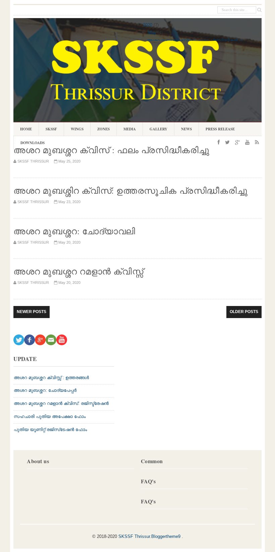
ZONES (100, 130)
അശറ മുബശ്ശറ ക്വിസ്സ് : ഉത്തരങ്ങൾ (51, 377)
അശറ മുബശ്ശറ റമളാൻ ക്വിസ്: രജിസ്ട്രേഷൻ (61, 403)
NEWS (186, 129)
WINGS (74, 130)
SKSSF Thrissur (134, 536)
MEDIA (129, 129)
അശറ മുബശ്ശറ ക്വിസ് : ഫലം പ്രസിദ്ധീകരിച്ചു (195, 40)
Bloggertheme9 (165, 536)
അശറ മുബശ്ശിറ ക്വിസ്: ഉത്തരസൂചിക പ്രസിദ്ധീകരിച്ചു (130, 190)
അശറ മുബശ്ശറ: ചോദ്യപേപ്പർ (45, 390)
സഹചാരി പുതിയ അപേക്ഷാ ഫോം (50, 416)
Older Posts (244, 311)
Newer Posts (31, 311)
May (152, 32)
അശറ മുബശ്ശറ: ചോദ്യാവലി (74, 231)
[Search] (259, 9)
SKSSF (51, 129)
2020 (147, 24)
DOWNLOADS (29, 143)
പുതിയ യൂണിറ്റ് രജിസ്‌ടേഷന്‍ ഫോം (50, 429)
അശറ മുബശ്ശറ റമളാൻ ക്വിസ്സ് (78, 271)
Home (26, 129)
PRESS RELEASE (220, 129)
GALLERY (158, 129)
